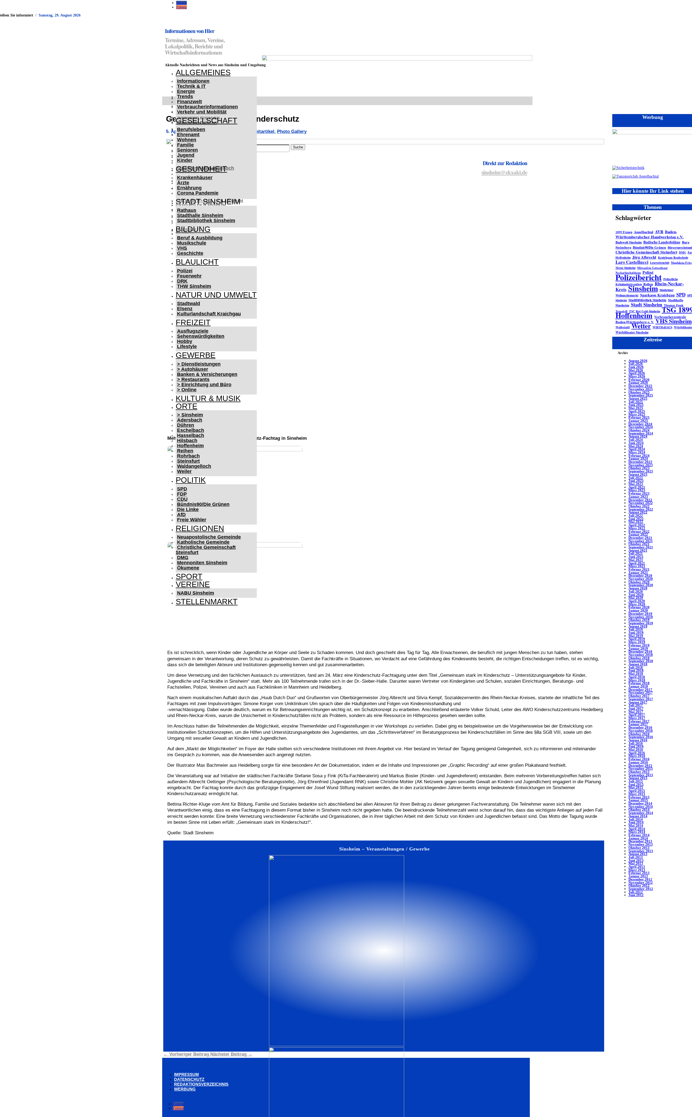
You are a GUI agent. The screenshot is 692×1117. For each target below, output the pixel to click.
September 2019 (640, 623)
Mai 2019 (635, 636)
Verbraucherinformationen (207, 106)
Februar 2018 (639, 683)
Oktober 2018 (639, 658)
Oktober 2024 (639, 430)
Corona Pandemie (197, 193)
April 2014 (636, 829)
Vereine (193, 584)
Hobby (184, 341)
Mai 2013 (635, 863)
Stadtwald (188, 303)
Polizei (184, 271)
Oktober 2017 (639, 696)
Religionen (200, 528)
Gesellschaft (206, 120)
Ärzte (183, 182)
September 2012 (640, 889)
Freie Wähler (191, 519)
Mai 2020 (635, 598)
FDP (182, 494)
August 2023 (637, 474)
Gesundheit (201, 169)
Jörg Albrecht (644, 257)
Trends (185, 96)
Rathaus (186, 210)
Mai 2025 (635, 408)
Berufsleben (191, 129)
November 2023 (640, 465)
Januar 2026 (638, 383)
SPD (182, 489)
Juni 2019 (636, 633)
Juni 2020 (636, 595)
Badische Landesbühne (661, 242)
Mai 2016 (635, 750)
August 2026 (637, 361)
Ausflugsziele (192, 331)
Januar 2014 (638, 838)
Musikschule (191, 243)
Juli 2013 (635, 857)
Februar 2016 (639, 759)
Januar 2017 (638, 724)
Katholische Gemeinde (203, 542)
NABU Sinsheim (195, 593)
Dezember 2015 (640, 765)
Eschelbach (190, 430)
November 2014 (640, 807)
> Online (187, 389)
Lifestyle (187, 346)
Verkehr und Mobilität (202, 112)
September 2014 (640, 813)
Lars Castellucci (632, 262)
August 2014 (637, 816)
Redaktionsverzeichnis (201, 1084)
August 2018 (637, 664)
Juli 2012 (635, 892)
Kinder (184, 160)
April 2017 (636, 715)
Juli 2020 (635, 591)
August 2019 (637, 626)
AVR (659, 232)
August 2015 (637, 778)
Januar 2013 (638, 876)
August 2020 (637, 588)
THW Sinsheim (194, 286)
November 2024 (640, 427)
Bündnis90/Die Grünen (203, 504)
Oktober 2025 (639, 392)
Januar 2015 (638, 800)
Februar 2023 (639, 493)
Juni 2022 (636, 519)
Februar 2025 (639, 417)
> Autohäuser (192, 369)
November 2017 (640, 693)
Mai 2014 (635, 825)
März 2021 (636, 566)
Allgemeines (203, 72)
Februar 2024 (639, 456)
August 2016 (637, 740)
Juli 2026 (635, 364)
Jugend (185, 155)
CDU (182, 499)
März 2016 (636, 756)
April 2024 (636, 449)
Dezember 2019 (640, 614)
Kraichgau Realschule (673, 257)
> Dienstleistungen (199, 364)
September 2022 (640, 509)
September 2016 (640, 737)
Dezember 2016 (640, 727)
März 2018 (636, 680)
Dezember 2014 (640, 803)
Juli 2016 (635, 743)
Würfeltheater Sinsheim (632, 332)
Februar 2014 (639, 835)
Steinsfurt (188, 461)
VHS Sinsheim (674, 321)
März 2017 (636, 718)
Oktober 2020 (639, 582)
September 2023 (640, 471)
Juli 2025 (635, 402)
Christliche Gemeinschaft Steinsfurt (206, 550)
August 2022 (637, 512)
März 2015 (636, 794)
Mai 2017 (635, 712)
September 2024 (640, 433)
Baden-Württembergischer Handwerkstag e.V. (650, 234)
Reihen (185, 451)
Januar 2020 (638, 610)
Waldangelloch (194, 466)
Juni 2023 (636, 481)
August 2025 (637, 398)
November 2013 (640, 844)
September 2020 (640, 585)
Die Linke (188, 509)
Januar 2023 (638, 497)
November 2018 (640, 655)
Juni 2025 (636, 405)
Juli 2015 (635, 781)
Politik (191, 480)
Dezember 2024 (640, 424)
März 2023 (636, 490)
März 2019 (636, 642)
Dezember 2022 (640, 500)
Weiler (184, 471)
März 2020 (636, 604)
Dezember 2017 (640, 690)
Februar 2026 (639, 380)
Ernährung (189, 188)
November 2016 (640, 731)
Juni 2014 (636, 822)
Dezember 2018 (640, 651)
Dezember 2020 (640, 575)
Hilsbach (187, 440)
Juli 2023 (635, 478)
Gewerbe (195, 355)
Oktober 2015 (639, 772)
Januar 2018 (638, 686)
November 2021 (640, 541)
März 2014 (636, 832)
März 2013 (636, 870)
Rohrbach (188, 456)
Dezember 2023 (640, 462)
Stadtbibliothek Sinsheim (206, 220)
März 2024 (636, 452)
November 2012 (640, 883)
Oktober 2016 (639, 734)
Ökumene (188, 568)
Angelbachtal (643, 231)
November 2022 (640, 503)
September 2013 (640, 851)
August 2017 (637, 702)
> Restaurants (193, 379)
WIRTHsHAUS (662, 327)
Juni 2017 (636, 708)
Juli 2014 (635, 819)
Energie (186, 91)
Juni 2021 (636, 557)
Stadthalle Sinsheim (200, 215)
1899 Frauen (624, 232)
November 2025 (640, 389)
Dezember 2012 (640, 879)
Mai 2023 (635, 484)
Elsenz (184, 308)
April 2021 (636, 563)
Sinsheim (643, 288)
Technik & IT (191, 86)
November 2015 (640, 768)
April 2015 (636, 791)
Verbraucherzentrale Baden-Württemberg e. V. (651, 319)
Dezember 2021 (640, 538)
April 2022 (636, 525)
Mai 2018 (635, 674)
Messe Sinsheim (626, 267)
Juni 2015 (636, 784)
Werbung (185, 1089)
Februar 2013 (639, 873)
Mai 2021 (635, 560)
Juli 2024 (635, 440)
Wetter (641, 326)
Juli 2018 (635, 667)
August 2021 (637, 550)
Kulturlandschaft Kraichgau (209, 313)
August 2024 (637, 436)
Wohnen (186, 139)
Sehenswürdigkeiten (200, 336)
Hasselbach (190, 435)
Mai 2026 (635, 370)
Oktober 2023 (639, 468)
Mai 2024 (635, 446)
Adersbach (189, 420)
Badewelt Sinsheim (629, 242)
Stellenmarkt (207, 601)
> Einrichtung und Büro (204, 384)
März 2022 (636, 528)
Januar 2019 (638, 648)
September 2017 (640, 699)
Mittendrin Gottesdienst (652, 268)
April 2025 (636, 411)
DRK (182, 281)
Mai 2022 (635, 522)
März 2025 (636, 414)
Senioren (187, 150)
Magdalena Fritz (681, 263)
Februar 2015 (639, 797)
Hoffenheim (190, 445)
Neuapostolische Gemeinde (209, 537)
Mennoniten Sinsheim (202, 562)
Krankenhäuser (194, 177)
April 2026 (636, 373)
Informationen (193, 81)
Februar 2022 (639, 531)
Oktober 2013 (639, 848)
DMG (182, 557)
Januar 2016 (638, 762)
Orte (186, 406)
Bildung (193, 229)
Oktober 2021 (639, 544)
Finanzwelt (189, 101)
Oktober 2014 (639, 810)
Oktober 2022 (639, 506)
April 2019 (636, 639)
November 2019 (640, 617)
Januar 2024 (638, 458)
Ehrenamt (188, 134)
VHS (182, 248)
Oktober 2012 (639, 885)
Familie (185, 145)
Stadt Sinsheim (646, 304)
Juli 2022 (635, 516)
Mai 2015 (635, 787)
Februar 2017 (639, 721)
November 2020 (640, 579)
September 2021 (640, 547)
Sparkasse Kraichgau (657, 295)
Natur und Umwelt (216, 295)
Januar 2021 (638, 573)
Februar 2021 (639, 569)
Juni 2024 (636, 443)
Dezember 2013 (640, 841)
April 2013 (636, 867)
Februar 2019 (639, 645)
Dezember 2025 (640, 386)
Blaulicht (197, 262)
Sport (189, 576)
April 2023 (636, 487)
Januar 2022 (638, 534)
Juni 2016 (636, 746)
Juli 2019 (635, 629)
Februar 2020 (639, 607)
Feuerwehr (189, 276)
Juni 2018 (636, 670)
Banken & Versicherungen (207, 374)
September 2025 (640, 395)
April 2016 (636, 753)
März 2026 (636, 376)
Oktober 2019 (639, 620)
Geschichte (190, 253)
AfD (181, 514)
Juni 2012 (636, 895)
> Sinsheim (190, 415)
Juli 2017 (635, 705)
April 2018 (636, 677)
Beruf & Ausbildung (199, 238)
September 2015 (640, 775)
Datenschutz (189, 1079)
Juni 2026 (636, 367)
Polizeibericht (639, 277)
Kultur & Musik (208, 398)
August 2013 (637, 854)
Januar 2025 (638, 421)
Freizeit (193, 322)
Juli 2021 (635, 553)
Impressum (186, 1074)
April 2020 (636, 601)
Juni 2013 (636, 860)
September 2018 (640, 661)
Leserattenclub (659, 262)
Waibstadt (623, 327)
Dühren (185, 425)
